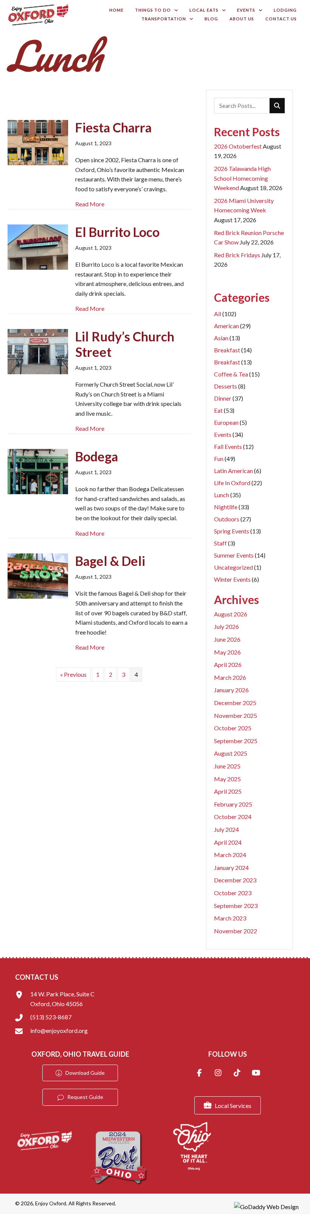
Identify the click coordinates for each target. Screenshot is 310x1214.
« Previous (73, 674)
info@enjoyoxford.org (59, 1030)
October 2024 (232, 816)
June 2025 (227, 766)
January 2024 (231, 867)
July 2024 (226, 829)
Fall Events (234, 446)
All (225, 313)
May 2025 (227, 778)
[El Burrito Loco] (38, 246)
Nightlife (231, 506)
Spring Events (237, 531)
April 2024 (228, 842)
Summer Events (239, 555)
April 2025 (228, 791)
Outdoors (232, 518)
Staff (224, 543)
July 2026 (226, 626)
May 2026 (227, 652)
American (232, 325)
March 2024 (230, 854)
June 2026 (227, 639)
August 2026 (230, 614)
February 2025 (233, 804)
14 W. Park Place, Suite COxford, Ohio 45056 (62, 998)
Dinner (228, 398)
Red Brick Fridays (237, 254)
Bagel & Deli (110, 561)
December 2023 (235, 880)
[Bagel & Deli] (38, 575)
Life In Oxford (238, 482)
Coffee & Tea (237, 374)
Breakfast (233, 349)
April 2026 (228, 664)
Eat (224, 410)
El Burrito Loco (117, 232)
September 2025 (235, 740)
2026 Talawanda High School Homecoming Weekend (242, 178)
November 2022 (235, 930)
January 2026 (231, 689)
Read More (89, 203)
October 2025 (232, 727)
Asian (227, 337)
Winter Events (236, 579)
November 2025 (235, 715)
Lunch (227, 494)
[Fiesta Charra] (38, 141)
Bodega (96, 456)
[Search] (277, 105)
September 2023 (235, 905)
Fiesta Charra (113, 127)
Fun (224, 458)
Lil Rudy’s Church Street (124, 344)
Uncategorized (237, 567)
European (230, 422)
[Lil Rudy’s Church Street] (38, 350)
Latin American (237, 470)
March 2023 (230, 918)
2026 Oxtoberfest (238, 146)
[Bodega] (38, 470)
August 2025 (230, 753)
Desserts (229, 386)
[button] (199, 1073)
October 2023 (232, 892)
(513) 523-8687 (50, 1016)
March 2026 (230, 677)
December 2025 (235, 702)
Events (228, 434)
